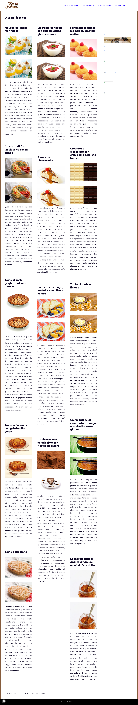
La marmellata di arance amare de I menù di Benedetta (82, 562)
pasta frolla (15, 382)
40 (33, 693)
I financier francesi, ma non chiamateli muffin (82, 31)
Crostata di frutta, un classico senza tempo (17, 149)
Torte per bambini (104, 5)
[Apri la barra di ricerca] (130, 5)
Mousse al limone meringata (16, 29)
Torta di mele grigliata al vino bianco (15, 283)
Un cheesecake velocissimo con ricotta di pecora (48, 442)
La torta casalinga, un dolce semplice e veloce (50, 290)
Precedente (10, 693)
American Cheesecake (45, 159)
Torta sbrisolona (16, 551)
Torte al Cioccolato (71, 5)
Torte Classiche (88, 5)
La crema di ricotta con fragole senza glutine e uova (50, 31)
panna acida (55, 257)
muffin (94, 87)
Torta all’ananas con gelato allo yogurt (16, 428)
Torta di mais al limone (81, 286)
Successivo (41, 693)
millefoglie (41, 560)
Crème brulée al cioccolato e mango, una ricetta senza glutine (83, 424)
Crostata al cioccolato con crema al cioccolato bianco (83, 153)
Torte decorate (120, 5)
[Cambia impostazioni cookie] (4, 701)
